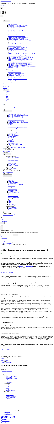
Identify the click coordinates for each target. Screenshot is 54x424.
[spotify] (7, 417)
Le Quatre (8, 379)
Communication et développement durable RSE (18, 115)
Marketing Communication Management (16, 49)
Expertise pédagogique (13, 182)
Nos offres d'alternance (13, 196)
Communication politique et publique (16, 120)
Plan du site (5, 413)
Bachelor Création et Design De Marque (16, 38)
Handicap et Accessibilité (13, 193)
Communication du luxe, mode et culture (16, 114)
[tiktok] (11, 417)
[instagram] (3, 417)
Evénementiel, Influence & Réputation (16, 48)
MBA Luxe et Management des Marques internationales (20, 59)
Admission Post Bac (12, 189)
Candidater (3, 5)
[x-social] (12, 417)
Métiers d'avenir (9, 377)
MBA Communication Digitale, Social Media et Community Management (23, 53)
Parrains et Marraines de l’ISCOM (15, 184)
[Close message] (2, 8)
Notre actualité (9, 382)
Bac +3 (7, 386)
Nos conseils (11, 194)
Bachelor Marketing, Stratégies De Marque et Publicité (19, 40)
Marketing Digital (12, 137)
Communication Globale (13, 70)
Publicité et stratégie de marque (14, 124)
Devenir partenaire (12, 207)
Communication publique (13, 135)
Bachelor (10, 201)
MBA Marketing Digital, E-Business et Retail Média (19, 63)
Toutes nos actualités (7, 243)
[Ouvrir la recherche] (2, 227)
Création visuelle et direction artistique (16, 121)
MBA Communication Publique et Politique (17, 54)
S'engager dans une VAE (13, 209)
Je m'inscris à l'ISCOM (5, 349)
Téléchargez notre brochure (8, 217)
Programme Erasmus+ (13, 165)
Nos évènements (9, 381)
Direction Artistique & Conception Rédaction (17, 47)
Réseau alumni (11, 186)
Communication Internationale (14, 43)
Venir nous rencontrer (6, 372)
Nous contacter (9, 398)
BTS (9, 200)
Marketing (10, 123)
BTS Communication (12, 24)
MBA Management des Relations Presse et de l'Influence (20, 62)
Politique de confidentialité (8, 414)
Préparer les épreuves (10, 397)
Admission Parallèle (12, 190)
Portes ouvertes (5, 219)
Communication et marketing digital (15, 116)
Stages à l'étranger (12, 164)
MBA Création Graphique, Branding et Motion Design (19, 56)
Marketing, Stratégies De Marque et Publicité (17, 50)
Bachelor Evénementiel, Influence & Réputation (18, 39)
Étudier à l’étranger (12, 163)
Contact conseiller (4, 360)
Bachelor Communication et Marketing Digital (18, 37)
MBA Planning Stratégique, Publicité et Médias (18, 65)
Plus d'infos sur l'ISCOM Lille (7, 272)
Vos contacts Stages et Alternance (15, 144)
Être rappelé (4, 238)
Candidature (4, 221)
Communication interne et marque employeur (17, 118)
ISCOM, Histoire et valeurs (11, 376)
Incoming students (12, 168)
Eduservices (10, 180)
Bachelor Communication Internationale (16, 36)
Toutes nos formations (10, 390)
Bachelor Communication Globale (15, 34)
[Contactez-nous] (1, 236)
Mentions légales (6, 412)
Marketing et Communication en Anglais (16, 26)
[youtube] (14, 417)
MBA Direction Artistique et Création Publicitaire (18, 58)
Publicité (10, 140)
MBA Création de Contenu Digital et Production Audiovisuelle (21, 57)
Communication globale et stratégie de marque (18, 117)
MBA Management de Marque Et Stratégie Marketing (19, 60)
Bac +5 (7, 389)
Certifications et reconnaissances (15, 179)
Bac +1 (7, 384)
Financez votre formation (13, 192)
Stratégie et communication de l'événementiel (17, 126)
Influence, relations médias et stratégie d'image (18, 122)
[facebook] (1, 417)
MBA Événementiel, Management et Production (18, 67)
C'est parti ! (16, 234)
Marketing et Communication (14, 27)
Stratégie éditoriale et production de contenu (17, 127)
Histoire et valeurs (12, 183)
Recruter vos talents (12, 208)
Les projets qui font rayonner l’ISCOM (16, 147)
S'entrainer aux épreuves (13, 197)
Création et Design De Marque (14, 46)
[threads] (9, 417)
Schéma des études (10, 393)
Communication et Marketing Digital (16, 44)
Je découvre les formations (6, 362)
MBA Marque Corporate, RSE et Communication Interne (20, 64)
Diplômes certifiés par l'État (11, 378)
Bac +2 (7, 385)
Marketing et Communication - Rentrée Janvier (18, 25)
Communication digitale (13, 131)
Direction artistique (12, 136)
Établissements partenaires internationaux (16, 159)
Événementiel (11, 141)
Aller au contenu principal (6, 1)
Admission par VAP (12, 191)
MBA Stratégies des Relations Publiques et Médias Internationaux (22, 66)
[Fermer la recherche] (2, 229)
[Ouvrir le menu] (2, 16)
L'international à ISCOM (13, 157)
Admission (8, 392)
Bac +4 (7, 388)
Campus (5, 88)
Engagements (11, 181)
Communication (11, 134)
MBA (9, 202)
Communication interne (13, 133)
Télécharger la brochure (7, 371)
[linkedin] (5, 417)
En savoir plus (4, 358)
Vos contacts (11, 210)
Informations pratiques (13, 160)
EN (1, 224)
